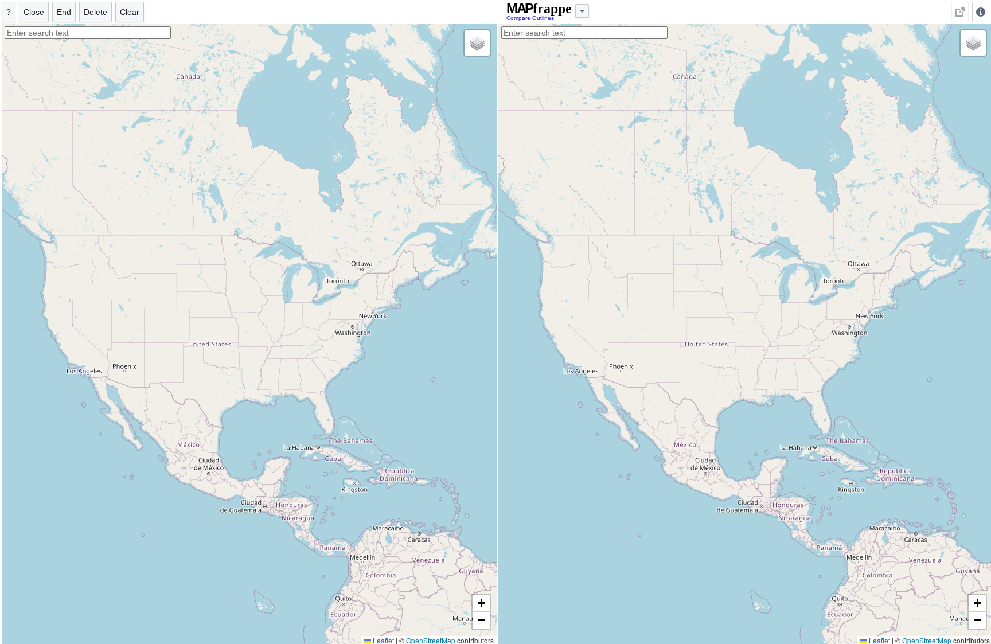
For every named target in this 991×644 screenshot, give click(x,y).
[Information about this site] (980, 12)
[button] (477, 43)
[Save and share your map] (960, 12)
